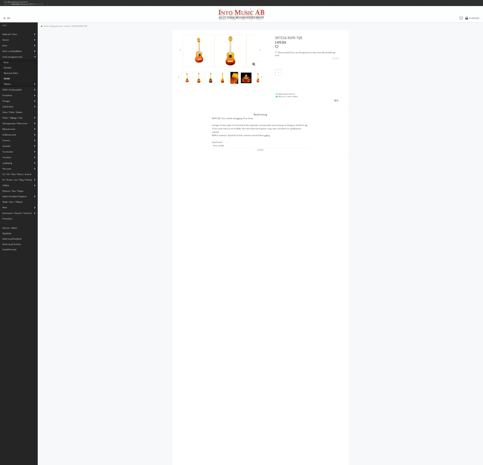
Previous (180, 50)
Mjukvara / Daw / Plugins (13, 191)
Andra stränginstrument (13, 57)
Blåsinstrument (9, 129)
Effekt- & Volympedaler (12, 89)
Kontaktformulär (10, 249)
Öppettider (7, 4)
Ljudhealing (7, 163)
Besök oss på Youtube (12, 244)
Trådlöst (6, 185)
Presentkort (7, 218)
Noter (5, 207)
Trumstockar (8, 151)
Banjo (6, 62)
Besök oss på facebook (12, 239)
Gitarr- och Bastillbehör (12, 51)
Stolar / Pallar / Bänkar (12, 112)
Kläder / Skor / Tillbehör (13, 202)
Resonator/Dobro (11, 73)
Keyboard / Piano (10, 34)
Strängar (6, 101)
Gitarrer (6, 40)
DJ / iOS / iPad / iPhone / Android (17, 174)
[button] (461, 18)
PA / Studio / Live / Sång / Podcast (17, 180)
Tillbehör (7, 84)
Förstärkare (7, 95)
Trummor (6, 140)
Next (259, 50)
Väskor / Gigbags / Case (13, 118)
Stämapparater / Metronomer (15, 123)
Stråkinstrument (9, 134)
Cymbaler (6, 146)
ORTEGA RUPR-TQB (79, 26)
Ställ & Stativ (8, 106)
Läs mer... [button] (336, 58)
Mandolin (7, 67)
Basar (5, 45)
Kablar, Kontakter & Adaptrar (15, 196)
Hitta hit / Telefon (10, 228)
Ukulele (7, 78)
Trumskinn (7, 157)
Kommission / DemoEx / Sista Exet (17, 213)
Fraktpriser (38, 4)
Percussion (7, 168)
